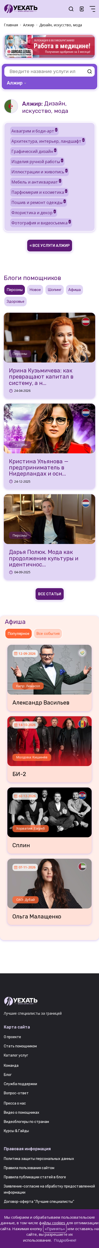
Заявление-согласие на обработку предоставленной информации (49, 1189)
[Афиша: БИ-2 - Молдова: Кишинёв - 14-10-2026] (49, 739)
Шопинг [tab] (54, 289)
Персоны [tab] (15, 289)
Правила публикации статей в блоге (35, 1177)
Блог (8, 1075)
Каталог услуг (16, 1055)
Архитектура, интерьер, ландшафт (47, 141)
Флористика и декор (33, 212)
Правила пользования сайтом (29, 1168)
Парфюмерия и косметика (39, 192)
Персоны (20, 353)
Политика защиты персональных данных (39, 1159)
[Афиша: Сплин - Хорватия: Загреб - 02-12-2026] (49, 810)
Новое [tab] (35, 289)
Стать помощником (20, 1046)
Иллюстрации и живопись (39, 172)
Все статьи (49, 594)
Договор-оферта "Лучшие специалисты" (39, 1201)
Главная (11, 24)
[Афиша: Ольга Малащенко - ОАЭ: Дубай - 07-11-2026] (49, 881)
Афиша (15, 621)
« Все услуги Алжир (50, 246)
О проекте (12, 1037)
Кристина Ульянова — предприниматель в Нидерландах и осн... (39, 467)
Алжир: (32, 103)
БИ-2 (19, 774)
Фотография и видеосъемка (40, 223)
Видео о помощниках (21, 1112)
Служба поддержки (20, 1084)
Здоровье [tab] (15, 301)
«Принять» (55, 1228)
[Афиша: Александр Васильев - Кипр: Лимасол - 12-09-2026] (49, 668)
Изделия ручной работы (37, 161)
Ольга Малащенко (36, 917)
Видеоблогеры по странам (26, 1122)
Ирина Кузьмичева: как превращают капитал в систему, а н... (41, 377)
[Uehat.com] (49, 1001)
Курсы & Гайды (16, 1131)
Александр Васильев (40, 703)
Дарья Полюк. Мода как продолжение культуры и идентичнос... (43, 558)
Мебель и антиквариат (36, 182)
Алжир (28, 24)
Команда (11, 1065)
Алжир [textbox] (15, 83)
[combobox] (17, 83)
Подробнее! (65, 1240)
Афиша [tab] (74, 289)
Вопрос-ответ (16, 1093)
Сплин (21, 845)
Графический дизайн (33, 151)
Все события (48, 633)
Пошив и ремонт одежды (38, 202)
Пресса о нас (15, 1103)
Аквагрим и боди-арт (34, 131)
